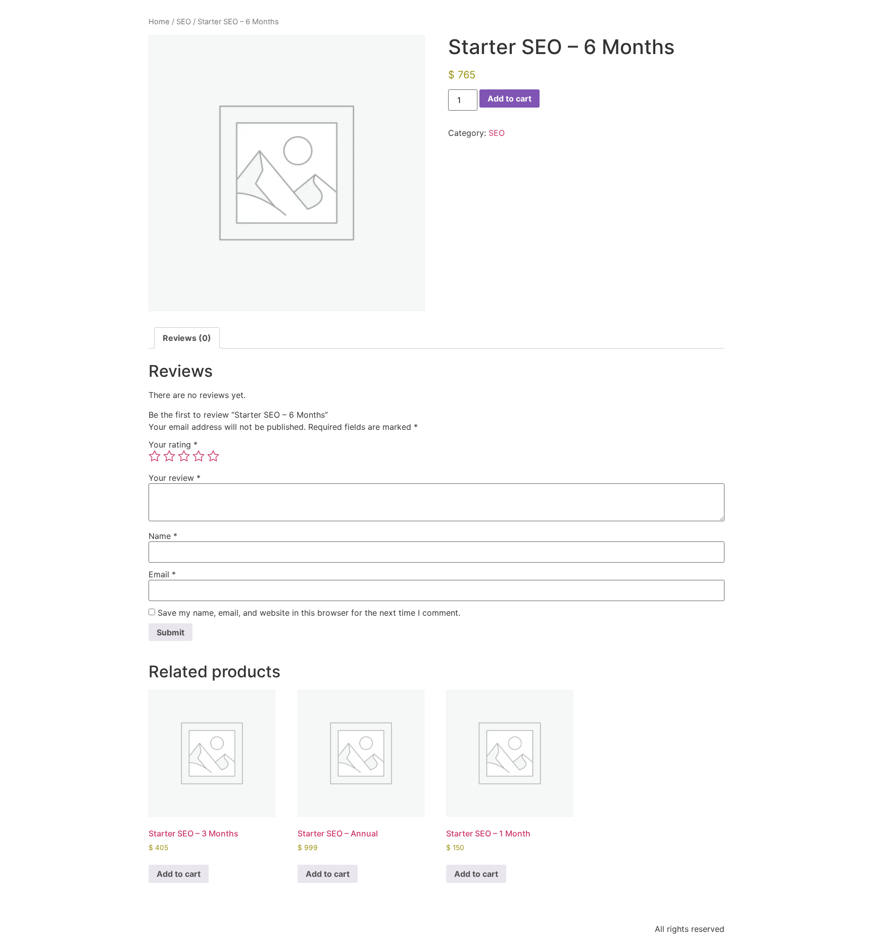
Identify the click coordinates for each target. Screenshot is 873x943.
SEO (183, 21)
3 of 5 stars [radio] (184, 456)
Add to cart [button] (179, 874)
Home (159, 21)
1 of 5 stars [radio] (155, 456)
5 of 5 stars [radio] (213, 456)
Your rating (173, 444)
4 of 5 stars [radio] (198, 456)
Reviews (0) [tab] (187, 338)
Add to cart (509, 98)
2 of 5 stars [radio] (169, 456)
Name (163, 536)
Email (162, 574)
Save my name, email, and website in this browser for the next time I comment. (309, 613)
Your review (175, 478)
